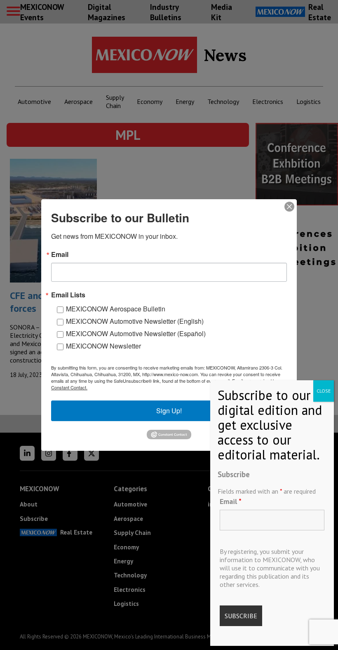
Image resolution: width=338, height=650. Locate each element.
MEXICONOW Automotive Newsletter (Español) (136, 333)
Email (231, 501)
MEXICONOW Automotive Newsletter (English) (135, 321)
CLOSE (324, 391)
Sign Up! (169, 410)
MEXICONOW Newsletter (103, 346)
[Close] (289, 207)
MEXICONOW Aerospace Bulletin (115, 308)
